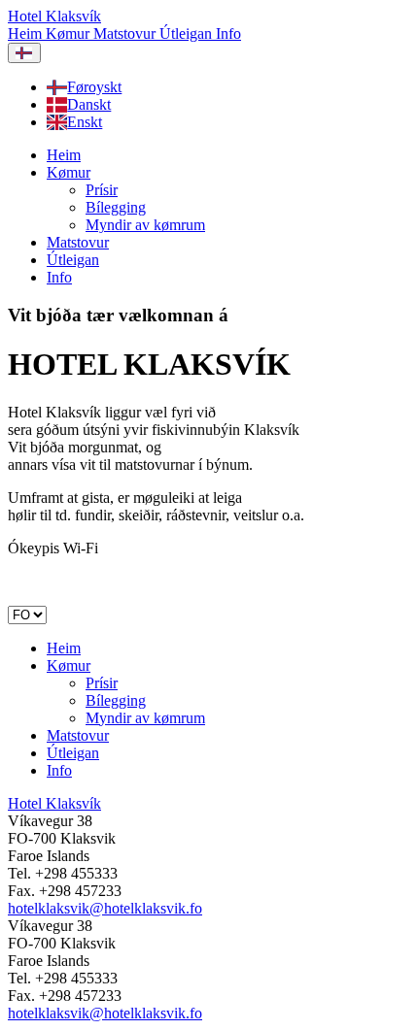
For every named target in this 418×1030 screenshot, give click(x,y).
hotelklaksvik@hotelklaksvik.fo (105, 908)
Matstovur (126, 33)
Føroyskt (94, 87)
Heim (27, 33)
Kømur (69, 33)
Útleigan (187, 33)
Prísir (102, 190)
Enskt (84, 122)
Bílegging (116, 207)
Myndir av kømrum (145, 224)
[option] (228, 87)
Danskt (89, 104)
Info (228, 33)
